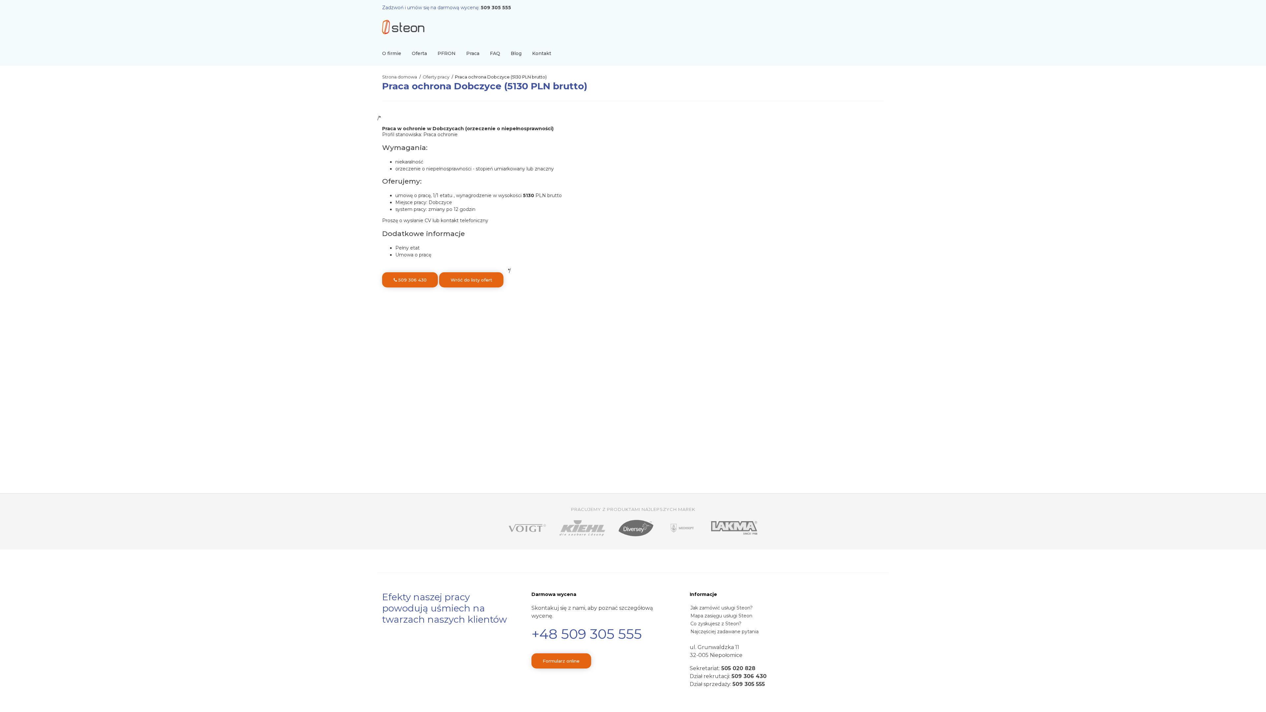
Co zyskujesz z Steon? (715, 624)
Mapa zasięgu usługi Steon (721, 616)
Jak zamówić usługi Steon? (721, 608)
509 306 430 (412, 279)
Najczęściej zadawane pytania (724, 632)
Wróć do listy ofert (471, 279)
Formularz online (561, 661)
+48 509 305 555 (586, 633)
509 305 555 (496, 8)
